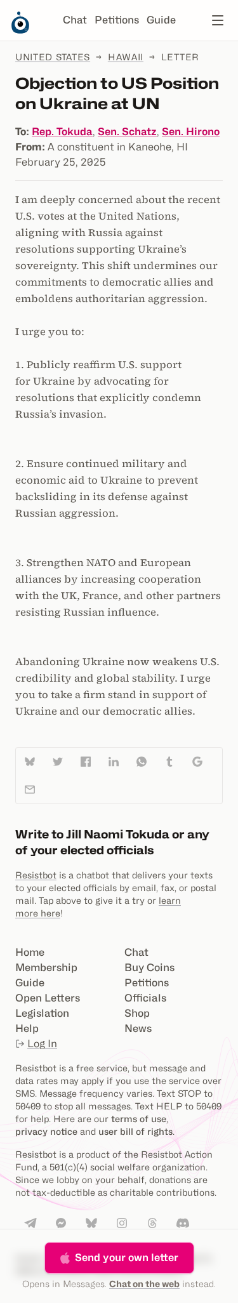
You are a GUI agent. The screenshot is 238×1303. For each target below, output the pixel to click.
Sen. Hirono (191, 132)
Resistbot (35, 875)
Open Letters (47, 998)
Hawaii (125, 56)
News (138, 1028)
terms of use (138, 1118)
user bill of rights (135, 1131)
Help (27, 1028)
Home (29, 952)
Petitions (117, 20)
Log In (42, 1044)
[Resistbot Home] (20, 30)
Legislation (42, 1013)
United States (52, 56)
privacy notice (46, 1131)
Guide (161, 20)
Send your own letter (126, 1258)
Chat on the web (144, 1283)
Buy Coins (149, 968)
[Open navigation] (217, 20)
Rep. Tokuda (62, 132)
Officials (145, 998)
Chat (75, 20)
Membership (46, 968)
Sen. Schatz (127, 132)
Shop (137, 1013)
